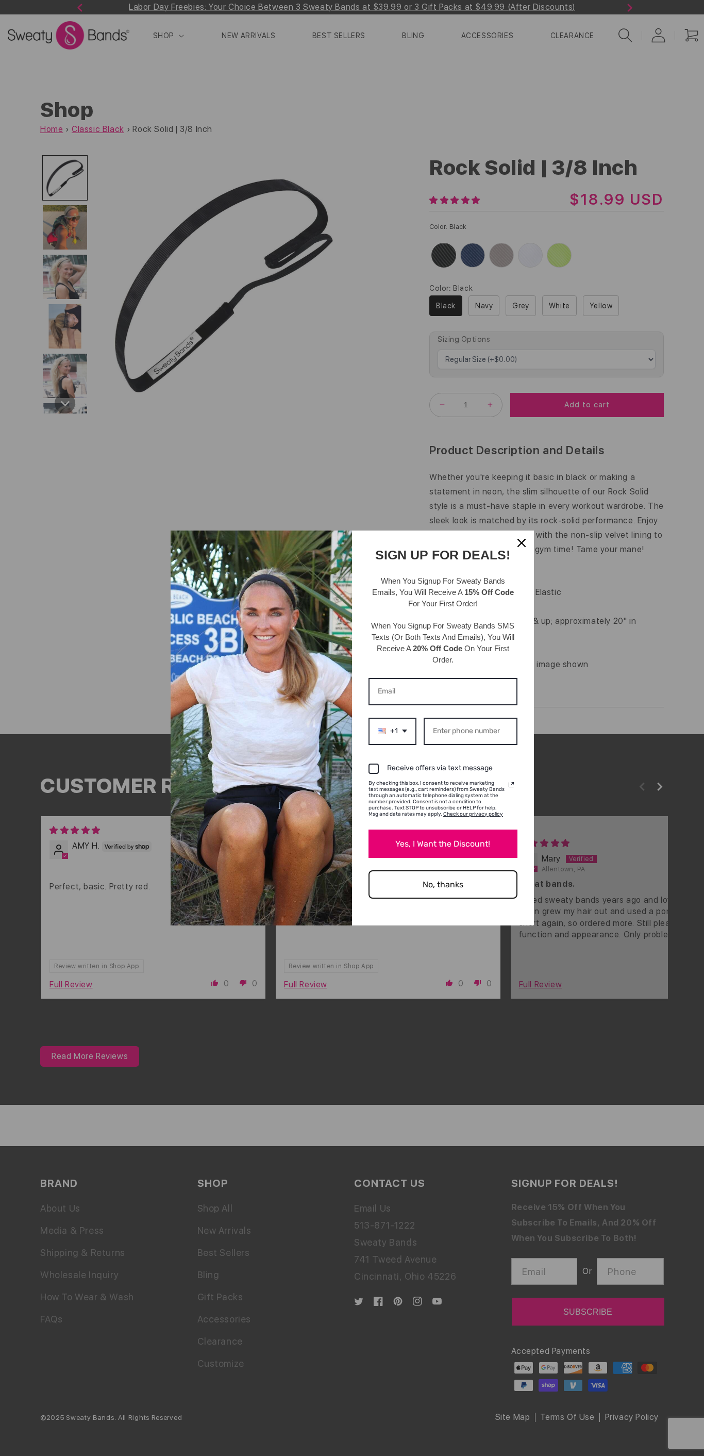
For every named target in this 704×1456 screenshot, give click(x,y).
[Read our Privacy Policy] (511, 785)
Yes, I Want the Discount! (442, 844)
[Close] (521, 543)
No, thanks (443, 884)
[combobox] (392, 731)
